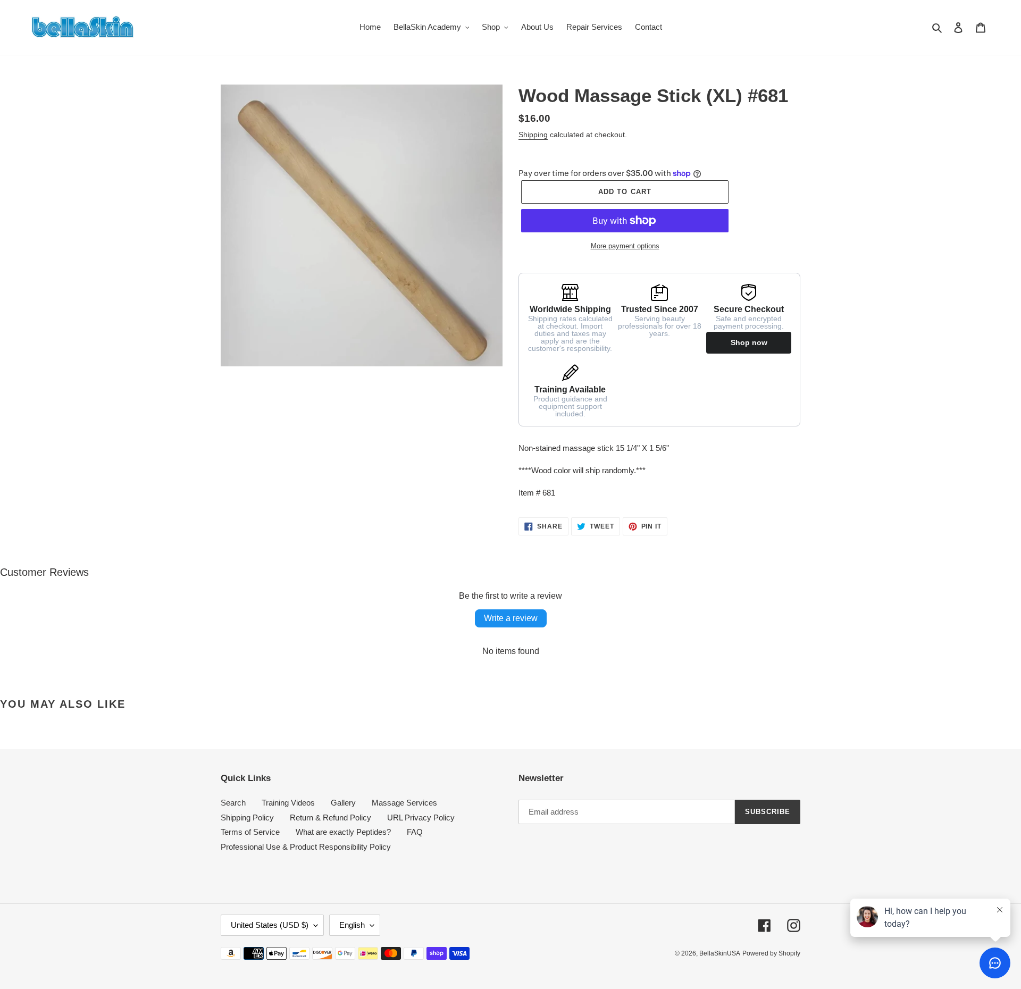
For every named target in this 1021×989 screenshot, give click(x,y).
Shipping (533, 134)
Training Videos (288, 802)
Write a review (511, 618)
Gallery (343, 802)
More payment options (625, 246)
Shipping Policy (247, 817)
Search (233, 802)
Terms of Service (250, 831)
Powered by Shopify (771, 953)
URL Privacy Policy (421, 817)
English (352, 924)
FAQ (415, 831)
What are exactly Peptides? (343, 831)
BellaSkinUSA (719, 953)
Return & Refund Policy (330, 817)
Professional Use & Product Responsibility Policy (306, 846)
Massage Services (404, 802)
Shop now (749, 342)
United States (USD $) (269, 924)
